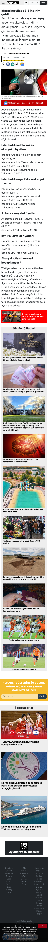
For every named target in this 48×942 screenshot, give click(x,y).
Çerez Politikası (11, 938)
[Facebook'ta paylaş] (8, 64)
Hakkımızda (39, 909)
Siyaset (9, 871)
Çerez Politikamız (38, 880)
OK (43, 926)
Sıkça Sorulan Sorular (38, 903)
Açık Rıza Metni (39, 891)
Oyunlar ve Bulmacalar (24, 852)
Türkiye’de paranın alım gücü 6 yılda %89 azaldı (21, 542)
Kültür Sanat (24, 869)
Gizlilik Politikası (38, 896)
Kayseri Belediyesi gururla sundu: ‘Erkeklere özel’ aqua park (23, 511)
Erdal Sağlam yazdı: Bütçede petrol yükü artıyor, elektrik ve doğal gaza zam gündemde (24, 391)
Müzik (24, 876)
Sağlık (8, 882)
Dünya (9, 876)
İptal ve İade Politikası (39, 886)
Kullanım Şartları (39, 875)
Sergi (24, 884)
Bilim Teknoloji (8, 888)
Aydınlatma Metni (39, 869)
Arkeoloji (24, 874)
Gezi (9, 892)
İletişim (39, 914)
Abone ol (34, 3)
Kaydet (42, 696)
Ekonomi (6, 57)
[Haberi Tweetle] (3, 64)
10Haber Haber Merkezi (18, 54)
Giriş (43, 3)
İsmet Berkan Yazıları (24, 921)
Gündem (9, 868)
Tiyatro (24, 882)
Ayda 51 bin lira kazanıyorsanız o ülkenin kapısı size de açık (21, 610)
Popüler (9, 884)
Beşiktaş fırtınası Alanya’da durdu (24, 640)
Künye (39, 911)
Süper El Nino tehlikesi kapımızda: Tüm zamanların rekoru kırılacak (20, 461)
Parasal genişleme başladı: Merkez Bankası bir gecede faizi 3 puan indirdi (23, 359)
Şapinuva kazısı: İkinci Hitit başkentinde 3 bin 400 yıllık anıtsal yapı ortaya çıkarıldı (23, 578)
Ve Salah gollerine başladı (24, 670)
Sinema (24, 879)
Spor (9, 879)
